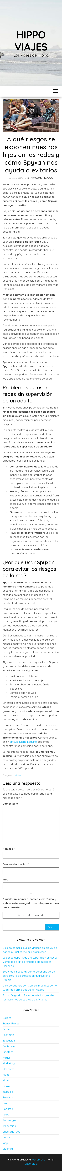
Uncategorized (11, 1131)
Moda (6, 1074)
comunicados (44, 177)
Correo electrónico (16, 864)
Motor (6, 1080)
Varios (18, 775)
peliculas (8, 1091)
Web (5, 879)
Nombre (8, 848)
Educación (9, 1040)
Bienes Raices (11, 1023)
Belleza (7, 1017)
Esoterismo (9, 1046)
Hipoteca (8, 1052)
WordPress (38, 1159)
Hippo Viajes (31, 40)
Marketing (9, 1063)
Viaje (6, 1143)
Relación (8, 1097)
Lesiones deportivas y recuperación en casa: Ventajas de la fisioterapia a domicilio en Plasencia (30, 962)
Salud (6, 1103)
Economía (8, 1035)
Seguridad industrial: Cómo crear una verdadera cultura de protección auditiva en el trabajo (29, 975)
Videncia (8, 1148)
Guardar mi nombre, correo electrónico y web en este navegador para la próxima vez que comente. (31, 903)
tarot (6, 1114)
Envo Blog (31, 1163)
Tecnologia (9, 1120)
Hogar (6, 1057)
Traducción (9, 1126)
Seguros (8, 1108)
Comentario (10, 803)
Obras (6, 1086)
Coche (6, 1029)
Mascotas (8, 1069)
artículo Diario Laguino (23, 741)
